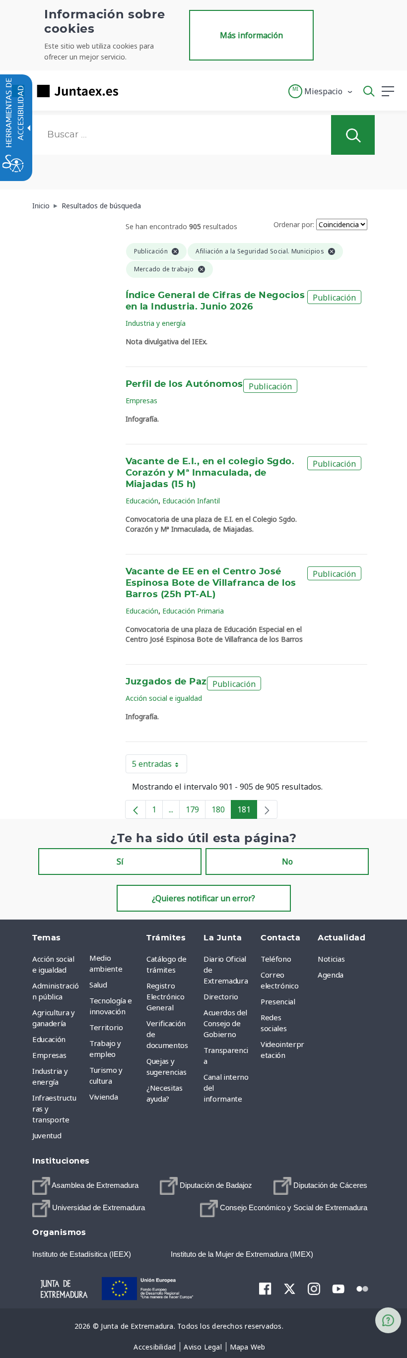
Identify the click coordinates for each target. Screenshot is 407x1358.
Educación (142, 500)
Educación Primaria (193, 611)
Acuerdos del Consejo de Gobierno (225, 1023)
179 (195, 811)
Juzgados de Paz (166, 682)
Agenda (330, 975)
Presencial (278, 1001)
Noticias (331, 959)
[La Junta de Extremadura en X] (289, 1288)
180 (221, 811)
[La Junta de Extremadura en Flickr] (362, 1288)
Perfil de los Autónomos (184, 384)
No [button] (287, 861)
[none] (267, 809)
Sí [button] (120, 861)
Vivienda (103, 1097)
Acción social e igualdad (164, 698)
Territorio (106, 1027)
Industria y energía (156, 323)
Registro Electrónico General (165, 996)
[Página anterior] (135, 809)
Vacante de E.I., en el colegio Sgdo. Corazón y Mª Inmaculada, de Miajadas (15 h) (210, 473)
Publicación (334, 297)
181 (247, 811)
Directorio (221, 996)
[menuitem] (115, 963)
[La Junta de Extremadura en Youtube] (338, 1288)
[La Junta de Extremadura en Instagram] (314, 1288)
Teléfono (276, 959)
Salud (98, 984)
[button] (321, 91)
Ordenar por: (293, 224)
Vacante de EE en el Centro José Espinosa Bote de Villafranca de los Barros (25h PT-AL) (211, 583)
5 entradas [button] (159, 765)
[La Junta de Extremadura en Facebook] (265, 1288)
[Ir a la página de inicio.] (62, 91)
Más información (251, 35)
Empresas (141, 400)
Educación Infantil (191, 500)
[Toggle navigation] (132, 91)
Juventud (46, 1135)
